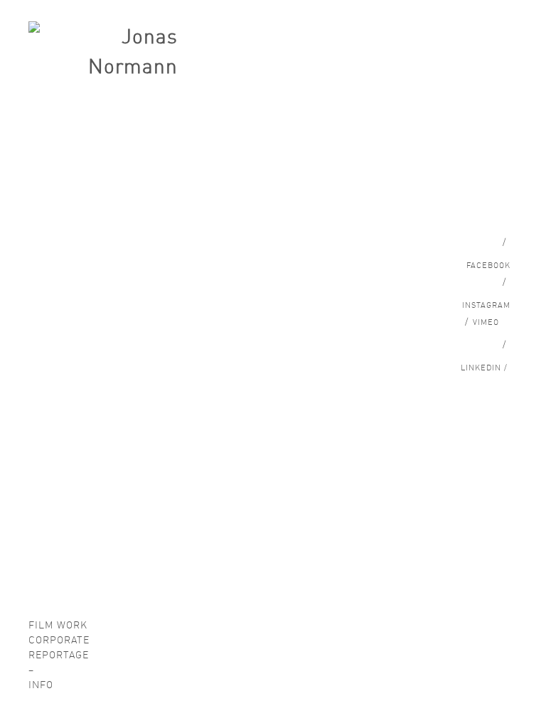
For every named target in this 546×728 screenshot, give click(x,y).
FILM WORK (57, 625)
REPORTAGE (58, 654)
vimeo (482, 322)
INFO (40, 684)
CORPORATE (59, 639)
